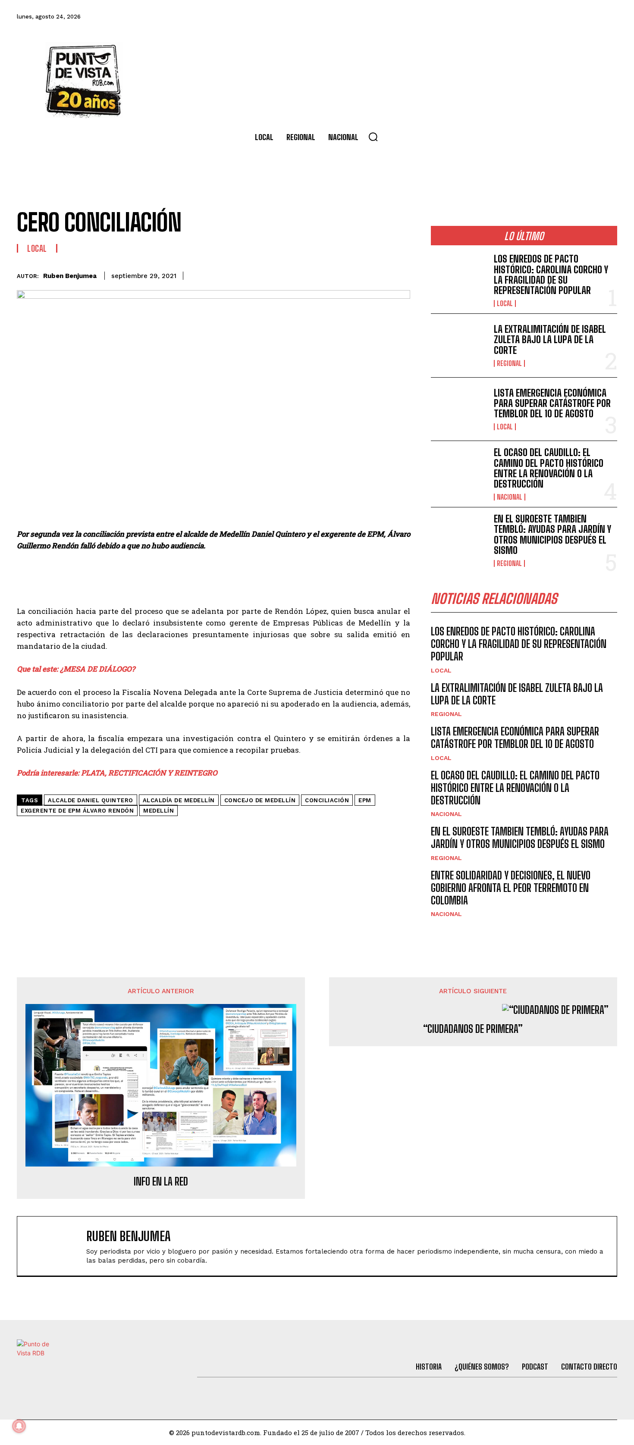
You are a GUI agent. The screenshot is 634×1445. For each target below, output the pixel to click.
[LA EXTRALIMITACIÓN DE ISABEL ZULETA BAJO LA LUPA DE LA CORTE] (459, 345)
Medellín (158, 810)
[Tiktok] (537, 16)
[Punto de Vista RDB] (84, 80)
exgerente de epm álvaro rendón (77, 810)
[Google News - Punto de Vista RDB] (213, 831)
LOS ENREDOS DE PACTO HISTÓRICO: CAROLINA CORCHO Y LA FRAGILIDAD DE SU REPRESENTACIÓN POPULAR (551, 274)
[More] (401, 274)
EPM (364, 800)
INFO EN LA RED (161, 1182)
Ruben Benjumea (70, 276)
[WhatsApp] (361, 274)
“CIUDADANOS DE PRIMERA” (473, 1029)
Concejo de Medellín (260, 800)
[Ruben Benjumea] (56, 1246)
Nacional (509, 497)
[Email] (380, 274)
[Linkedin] (341, 274)
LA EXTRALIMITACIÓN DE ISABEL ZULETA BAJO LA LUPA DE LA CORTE (550, 339)
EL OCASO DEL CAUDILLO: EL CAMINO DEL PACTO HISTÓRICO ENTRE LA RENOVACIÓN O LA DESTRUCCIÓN (548, 468)
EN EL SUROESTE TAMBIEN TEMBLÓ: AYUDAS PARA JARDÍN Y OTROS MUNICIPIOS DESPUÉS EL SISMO (552, 534)
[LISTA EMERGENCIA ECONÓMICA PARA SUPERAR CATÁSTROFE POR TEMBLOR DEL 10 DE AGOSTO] (459, 409)
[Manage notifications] (19, 1426)
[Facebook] (490, 16)
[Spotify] (607, 16)
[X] (321, 274)
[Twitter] (514, 16)
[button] (373, 136)
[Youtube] (584, 16)
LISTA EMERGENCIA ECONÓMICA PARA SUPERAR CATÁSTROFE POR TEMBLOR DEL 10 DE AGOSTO (552, 403)
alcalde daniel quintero (90, 800)
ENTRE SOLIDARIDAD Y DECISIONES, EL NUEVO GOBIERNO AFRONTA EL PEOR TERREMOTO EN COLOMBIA (510, 888)
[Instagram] (560, 16)
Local (37, 248)
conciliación (327, 800)
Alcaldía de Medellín (179, 800)
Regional (509, 363)
